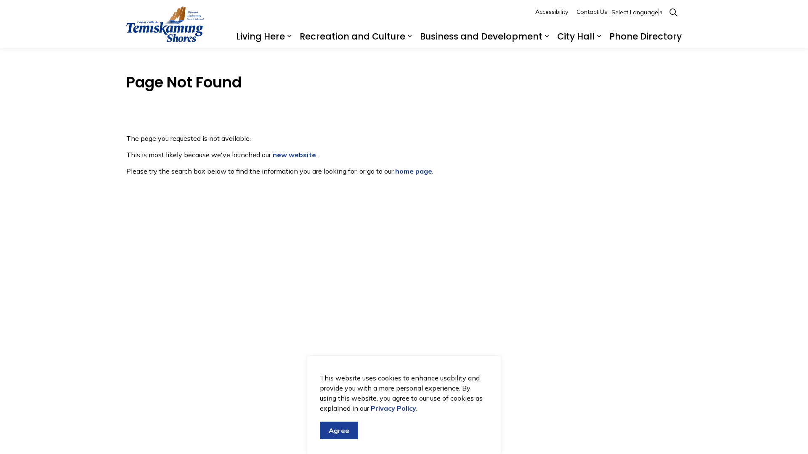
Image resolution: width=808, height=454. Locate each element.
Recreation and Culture (352, 36)
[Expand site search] (673, 12)
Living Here (260, 36)
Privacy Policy (393, 408)
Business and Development (481, 36)
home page (413, 171)
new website (294, 154)
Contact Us (592, 12)
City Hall (576, 36)
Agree (339, 430)
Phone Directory (645, 36)
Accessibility (551, 12)
